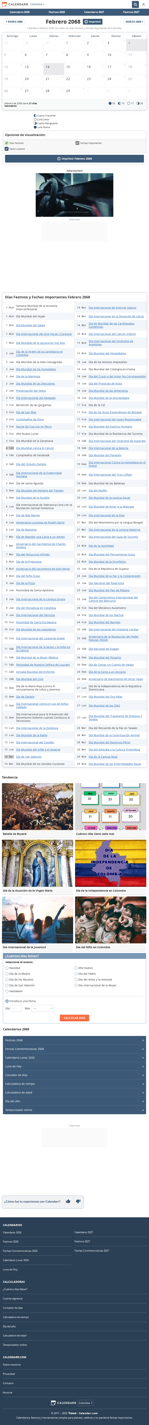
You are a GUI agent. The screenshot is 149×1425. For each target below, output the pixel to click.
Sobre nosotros (12, 1364)
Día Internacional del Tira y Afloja (110, 474)
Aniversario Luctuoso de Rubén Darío (40, 522)
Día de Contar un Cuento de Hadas (111, 664)
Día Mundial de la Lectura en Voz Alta (40, 343)
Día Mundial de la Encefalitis (107, 561)
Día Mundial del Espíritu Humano (110, 426)
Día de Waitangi (26, 529)
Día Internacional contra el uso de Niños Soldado (42, 705)
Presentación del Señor (31, 391)
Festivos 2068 (14, 1040)
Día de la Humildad (101, 546)
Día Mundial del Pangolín (105, 455)
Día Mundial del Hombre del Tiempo (39, 490)
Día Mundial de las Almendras (108, 391)
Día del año (12, 1101)
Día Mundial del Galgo (30, 325)
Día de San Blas (26, 412)
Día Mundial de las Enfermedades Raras (115, 764)
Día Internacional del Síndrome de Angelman (111, 342)
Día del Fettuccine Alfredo (33, 554)
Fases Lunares (17, 148)
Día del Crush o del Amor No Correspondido (117, 376)
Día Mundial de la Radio (31, 735)
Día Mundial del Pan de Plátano (109, 590)
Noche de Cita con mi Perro (34, 426)
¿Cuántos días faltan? (22, 956)
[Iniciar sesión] (143, 4)
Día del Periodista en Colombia (36, 608)
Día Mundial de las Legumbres (36, 629)
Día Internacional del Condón (35, 742)
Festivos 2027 (131, 12)
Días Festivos (17, 143)
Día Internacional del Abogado (35, 398)
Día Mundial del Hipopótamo (107, 353)
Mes (28, 1008)
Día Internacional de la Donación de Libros (116, 316)
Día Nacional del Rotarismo (106, 583)
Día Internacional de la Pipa (107, 515)
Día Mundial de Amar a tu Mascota (111, 506)
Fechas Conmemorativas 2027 (91, 1250)
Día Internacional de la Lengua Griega (40, 599)
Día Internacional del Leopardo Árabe (40, 638)
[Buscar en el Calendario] (135, 4)
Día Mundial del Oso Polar (106, 696)
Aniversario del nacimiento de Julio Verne (43, 569)
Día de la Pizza (25, 583)
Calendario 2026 (19, 12)
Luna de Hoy (13, 1066)
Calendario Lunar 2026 (20, 1057)
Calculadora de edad (18, 1092)
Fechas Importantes (91, 143)
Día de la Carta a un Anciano (107, 672)
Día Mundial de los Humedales (36, 369)
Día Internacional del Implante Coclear (114, 629)
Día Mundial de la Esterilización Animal (114, 735)
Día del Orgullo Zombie (31, 464)
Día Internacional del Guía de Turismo (113, 537)
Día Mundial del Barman (104, 622)
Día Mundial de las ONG (104, 705)
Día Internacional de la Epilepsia (37, 728)
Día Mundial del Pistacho (105, 657)
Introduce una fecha (22, 1001)
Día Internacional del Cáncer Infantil (112, 334)
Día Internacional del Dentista (35, 615)
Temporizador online (18, 1110)
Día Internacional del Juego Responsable (115, 419)
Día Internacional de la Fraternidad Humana (39, 474)
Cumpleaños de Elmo (30, 419)
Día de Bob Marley (28, 515)
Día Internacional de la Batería (108, 448)
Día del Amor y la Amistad (95, 979)
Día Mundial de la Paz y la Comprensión (114, 576)
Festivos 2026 (57, 12)
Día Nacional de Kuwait (104, 649)
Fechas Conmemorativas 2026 (20, 1251)
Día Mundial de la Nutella (32, 497)
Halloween (16, 991)
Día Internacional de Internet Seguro (112, 307)
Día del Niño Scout (28, 576)
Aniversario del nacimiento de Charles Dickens (41, 545)
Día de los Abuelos (21, 979)
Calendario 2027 (94, 12)
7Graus (72, 1413)
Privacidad (9, 1374)
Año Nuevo (85, 968)
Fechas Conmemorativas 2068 (24, 1049)
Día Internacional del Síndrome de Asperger (117, 441)
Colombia (36, 4)
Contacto (8, 1383)
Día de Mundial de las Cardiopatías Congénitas (111, 325)
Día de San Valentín (29, 757)
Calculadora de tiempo (20, 1084)
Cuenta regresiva (12, 1298)
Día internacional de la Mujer (97, 985)
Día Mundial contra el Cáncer (35, 448)
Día (7, 1008)
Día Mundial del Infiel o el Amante (38, 749)
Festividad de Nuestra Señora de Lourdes (43, 664)
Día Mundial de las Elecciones (35, 383)
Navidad (14, 968)
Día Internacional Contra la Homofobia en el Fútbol (117, 464)
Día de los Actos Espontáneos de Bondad (115, 412)
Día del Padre (87, 974)
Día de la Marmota (28, 376)
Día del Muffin (98, 490)
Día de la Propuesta (29, 561)
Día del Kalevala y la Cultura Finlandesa (114, 749)
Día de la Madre (19, 974)
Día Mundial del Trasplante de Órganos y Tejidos (115, 717)
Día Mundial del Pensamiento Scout (112, 554)
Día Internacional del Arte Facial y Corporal (44, 334)
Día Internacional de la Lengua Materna (114, 529)
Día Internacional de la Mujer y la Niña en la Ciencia (43, 648)
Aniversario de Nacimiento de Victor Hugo (116, 679)
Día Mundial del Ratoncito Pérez (109, 742)
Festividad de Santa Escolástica (36, 622)
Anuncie (7, 1392)
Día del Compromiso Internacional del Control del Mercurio (113, 599)
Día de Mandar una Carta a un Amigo (40, 537)
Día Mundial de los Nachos (106, 615)
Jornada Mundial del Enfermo (35, 672)
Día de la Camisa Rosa (103, 757)
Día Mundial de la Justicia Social (109, 497)
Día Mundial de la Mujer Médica (37, 657)
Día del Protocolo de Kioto (105, 383)
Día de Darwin (25, 696)
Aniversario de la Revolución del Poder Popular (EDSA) (114, 638)
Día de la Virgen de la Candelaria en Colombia (39, 353)
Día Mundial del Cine (29, 679)
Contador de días (16, 1075)
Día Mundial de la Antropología (109, 398)
